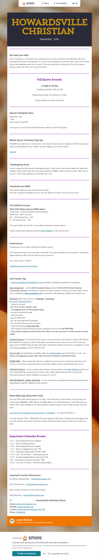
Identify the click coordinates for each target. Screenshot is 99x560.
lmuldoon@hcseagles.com (25, 504)
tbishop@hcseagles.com (41, 479)
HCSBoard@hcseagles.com (37, 484)
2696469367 (21, 512)
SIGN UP (13, 152)
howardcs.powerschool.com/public (24, 266)
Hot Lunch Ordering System (21, 301)
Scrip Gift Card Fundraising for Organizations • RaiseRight (32, 413)
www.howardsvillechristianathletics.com (26, 282)
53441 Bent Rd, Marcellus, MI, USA (31, 509)
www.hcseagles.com (33, 293)
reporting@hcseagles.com (33, 495)
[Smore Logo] (29, 3)
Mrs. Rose (48, 402)
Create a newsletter (26, 553)
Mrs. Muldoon (47, 231)
